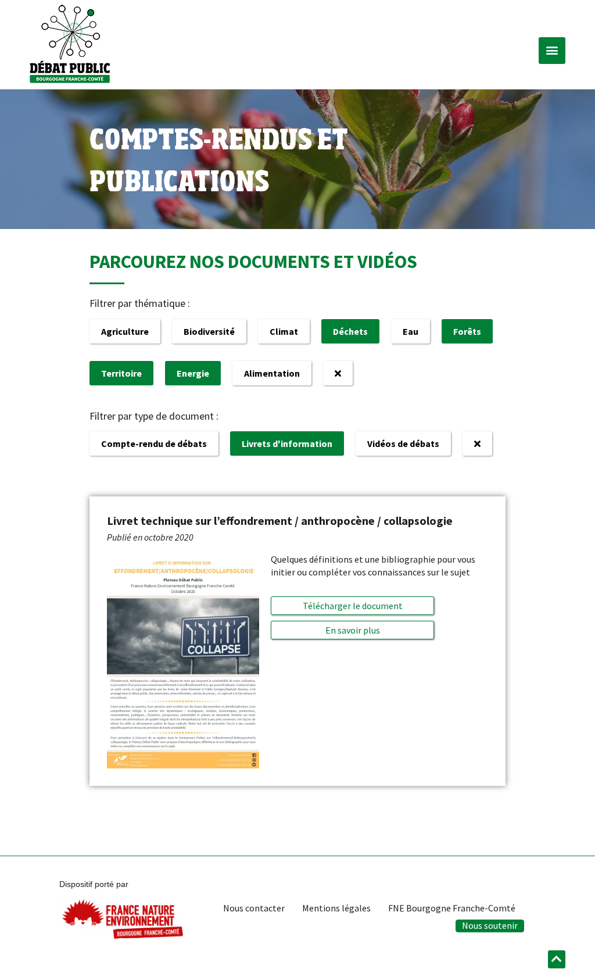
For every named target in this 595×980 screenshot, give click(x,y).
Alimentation (272, 373)
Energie (193, 373)
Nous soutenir (490, 925)
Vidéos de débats (403, 443)
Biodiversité (209, 331)
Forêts (467, 331)
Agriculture (125, 331)
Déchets (350, 331)
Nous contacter (254, 908)
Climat (284, 331)
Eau (410, 331)
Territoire (121, 373)
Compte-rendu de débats (154, 443)
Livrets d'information (287, 443)
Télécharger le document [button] (353, 605)
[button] (552, 50)
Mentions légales (336, 908)
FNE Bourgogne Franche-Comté (451, 908)
